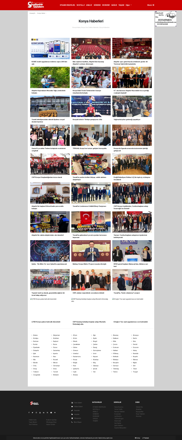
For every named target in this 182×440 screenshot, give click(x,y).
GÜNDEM (97, 5)
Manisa (135, 359)
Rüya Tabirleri (140, 414)
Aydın (95, 338)
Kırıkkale (115, 356)
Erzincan (116, 347)
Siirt (134, 366)
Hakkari (115, 350)
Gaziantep (56, 350)
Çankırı (95, 344)
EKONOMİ (106, 5)
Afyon (75, 335)
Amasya (135, 335)
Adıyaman (56, 335)
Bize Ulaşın (77, 422)
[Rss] (48, 412)
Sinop (35, 369)
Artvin (75, 338)
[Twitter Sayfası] (33, 412)
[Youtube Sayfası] (40, 412)
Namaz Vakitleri (119, 411)
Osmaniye (56, 366)
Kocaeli (55, 359)
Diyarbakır (36, 347)
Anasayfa (32, 13)
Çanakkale (76, 344)
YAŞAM (121, 5)
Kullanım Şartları (51, 420)
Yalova (115, 372)
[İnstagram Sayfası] (37, 412)
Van (94, 372)
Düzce (55, 347)
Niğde (135, 362)
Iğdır (34, 353)
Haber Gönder (50, 424)
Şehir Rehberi (118, 425)
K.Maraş (115, 353)
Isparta (55, 353)
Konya (75, 359)
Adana (35, 335)
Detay (138, 438)
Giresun (75, 350)
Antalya (35, 338)
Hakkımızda (32, 420)
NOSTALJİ (80, 5)
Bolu (134, 341)
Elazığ (95, 347)
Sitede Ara (139, 407)
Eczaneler (117, 414)
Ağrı (94, 335)
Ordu (34, 366)
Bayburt (55, 341)
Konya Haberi (41, 13)
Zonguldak (36, 375)
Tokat (135, 369)
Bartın (135, 338)
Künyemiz (77, 418)
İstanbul (75, 353)
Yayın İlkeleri (33, 422)
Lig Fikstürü (118, 416)
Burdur (35, 344)
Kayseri (95, 356)
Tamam (146, 438)
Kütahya (95, 359)
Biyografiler (139, 411)
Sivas (55, 369)
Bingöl (95, 341)
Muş (94, 362)
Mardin (35, 362)
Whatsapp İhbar (51, 422)
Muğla (75, 362)
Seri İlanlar (117, 423)
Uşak (74, 372)
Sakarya (95, 366)
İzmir (94, 353)
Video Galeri (78, 406)
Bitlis (114, 341)
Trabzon (36, 372)
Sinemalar (117, 421)
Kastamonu (77, 356)
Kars (54, 356)
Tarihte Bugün (119, 418)
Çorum (115, 344)
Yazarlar (77, 410)
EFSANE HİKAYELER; (67, 5)
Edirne (75, 347)
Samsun (115, 366)
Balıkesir (115, 338)
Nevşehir (116, 362)
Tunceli (55, 372)
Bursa (55, 344)
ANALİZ (89, 5)
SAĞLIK (114, 5)
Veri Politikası (33, 424)
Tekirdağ (116, 369)
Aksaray (115, 335)
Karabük (135, 353)
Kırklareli (56, 375)
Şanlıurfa (76, 369)
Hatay (135, 350)
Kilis (34, 359)
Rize (74, 366)
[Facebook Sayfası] (30, 412)
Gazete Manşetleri (120, 428)
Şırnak (95, 369)
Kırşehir (135, 356)
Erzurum (136, 347)
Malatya (115, 359)
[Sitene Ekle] (55, 412)
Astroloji (138, 416)
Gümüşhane (97, 350)
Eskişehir (36, 350)
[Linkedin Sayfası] (44, 412)
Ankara (75, 375)
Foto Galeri (78, 403)
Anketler (138, 409)
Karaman (36, 356)
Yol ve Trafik (118, 409)
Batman (35, 341)
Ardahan (56, 338)
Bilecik (75, 341)
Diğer (128, 5)
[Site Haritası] (52, 412)
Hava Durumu (118, 407)
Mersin (55, 362)
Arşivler (77, 414)
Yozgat (135, 372)
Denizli (135, 344)
